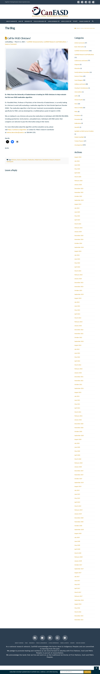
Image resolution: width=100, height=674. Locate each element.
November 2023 (79, 286)
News (76, 104)
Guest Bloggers (79, 80)
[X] (82, 2)
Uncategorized (79, 145)
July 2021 (77, 396)
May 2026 (77, 169)
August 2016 (78, 604)
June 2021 (77, 400)
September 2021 (79, 388)
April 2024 (77, 267)
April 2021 (77, 408)
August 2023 (78, 298)
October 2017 (78, 565)
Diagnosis (77, 64)
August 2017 (78, 573)
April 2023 (77, 314)
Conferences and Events (81, 60)
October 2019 (78, 478)
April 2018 (77, 549)
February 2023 (78, 322)
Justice (76, 96)
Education (77, 68)
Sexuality (77, 127)
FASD (26, 643)
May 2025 (77, 216)
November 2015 (79, 620)
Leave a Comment (11, 44)
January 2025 (78, 231)
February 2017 (78, 596)
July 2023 (77, 302)
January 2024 (78, 278)
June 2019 (77, 494)
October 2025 (78, 196)
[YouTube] (89, 2)
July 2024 (77, 255)
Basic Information (79, 47)
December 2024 (79, 235)
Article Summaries (79, 43)
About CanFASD (19, 643)
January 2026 (78, 184)
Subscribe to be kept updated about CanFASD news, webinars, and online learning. (34, 672)
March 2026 (78, 177)
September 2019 (79, 482)
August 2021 (78, 392)
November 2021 (79, 380)
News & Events (64, 643)
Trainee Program (79, 141)
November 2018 (79, 522)
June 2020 (77, 447)
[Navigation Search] (93, 21)
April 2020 (77, 455)
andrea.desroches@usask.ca (16, 132)
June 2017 (77, 580)
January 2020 (78, 467)
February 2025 (78, 228)
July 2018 (77, 537)
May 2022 (77, 357)
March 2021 (78, 412)
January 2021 (78, 420)
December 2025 (79, 188)
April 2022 (77, 361)
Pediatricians (38, 160)
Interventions (78, 92)
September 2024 (79, 247)
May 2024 (77, 263)
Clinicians (13, 160)
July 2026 (77, 161)
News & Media (79, 107)
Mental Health (79, 100)
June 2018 (77, 541)
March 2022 (78, 365)
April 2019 (77, 502)
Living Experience (54, 643)
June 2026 (77, 165)
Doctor (19, 160)
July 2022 (77, 349)
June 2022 (77, 353)
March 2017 (78, 592)
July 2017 (77, 576)
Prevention (77, 119)
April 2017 (77, 588)
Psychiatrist (45, 160)
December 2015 (79, 616)
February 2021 (78, 416)
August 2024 (78, 251)
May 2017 (77, 584)
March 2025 (78, 224)
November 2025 (79, 192)
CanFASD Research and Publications (55, 42)
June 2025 (77, 212)
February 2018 (78, 557)
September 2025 (79, 200)
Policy (76, 111)
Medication (31, 160)
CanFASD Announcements (35, 42)
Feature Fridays (79, 76)
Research (51, 160)
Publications (78, 123)
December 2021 (79, 377)
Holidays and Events (80, 84)
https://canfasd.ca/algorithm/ (17, 130)
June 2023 (77, 306)
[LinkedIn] (86, 2)
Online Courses (80, 643)
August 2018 (78, 533)
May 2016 (77, 608)
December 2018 (79, 518)
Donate (72, 643)
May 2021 (77, 404)
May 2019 (77, 498)
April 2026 (77, 173)
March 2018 (78, 553)
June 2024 (77, 259)
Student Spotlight (79, 137)
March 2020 (78, 459)
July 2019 (77, 490)
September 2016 (79, 600)
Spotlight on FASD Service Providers (84, 131)
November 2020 (79, 427)
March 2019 (78, 506)
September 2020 (79, 435)
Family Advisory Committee (82, 72)
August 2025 (78, 204)
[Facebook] (78, 2)
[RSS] (93, 2)
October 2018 (78, 525)
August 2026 (78, 157)
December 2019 (79, 471)
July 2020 (77, 443)
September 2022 (79, 341)
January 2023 (78, 326)
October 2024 (78, 243)
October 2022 (78, 337)
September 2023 (79, 294)
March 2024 (78, 271)
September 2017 (79, 569)
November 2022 (79, 333)
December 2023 (79, 282)
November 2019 (79, 475)
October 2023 (78, 290)
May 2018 (77, 545)
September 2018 (79, 529)
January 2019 (78, 514)
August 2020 (78, 439)
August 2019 (78, 486)
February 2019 (78, 510)
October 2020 (78, 431)
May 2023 (77, 310)
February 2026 (78, 180)
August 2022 (78, 345)
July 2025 (77, 208)
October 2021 (78, 384)
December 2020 (79, 424)
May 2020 (77, 451)
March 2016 (78, 612)
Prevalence (78, 115)
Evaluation (24, 160)
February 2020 (78, 463)
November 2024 (79, 239)
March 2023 (78, 318)
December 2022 (79, 330)
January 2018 (78, 561)
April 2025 (77, 220)
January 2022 (78, 373)
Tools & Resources (41, 643)
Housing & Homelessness (81, 88)
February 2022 (78, 369)
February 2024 (78, 275)
